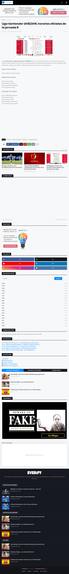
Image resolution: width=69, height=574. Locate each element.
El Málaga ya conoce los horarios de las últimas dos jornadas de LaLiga (55, 167)
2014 (34, 313)
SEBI (46, 569)
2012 (34, 318)
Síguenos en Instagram (10, 366)
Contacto (5, 359)
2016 (34, 308)
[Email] (33, 144)
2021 (34, 296)
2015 (34, 310)
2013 (34, 315)
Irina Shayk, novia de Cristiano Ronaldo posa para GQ (27, 374)
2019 (34, 301)
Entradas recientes (12, 370)
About (29, 571)
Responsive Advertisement (34, 455)
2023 (34, 291)
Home (24, 571)
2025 (34, 286)
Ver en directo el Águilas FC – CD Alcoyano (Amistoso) (19, 346)
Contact (35, 571)
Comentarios (56, 370)
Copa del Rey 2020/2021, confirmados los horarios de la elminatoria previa (34, 167)
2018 (34, 303)
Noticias (25, 139)
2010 (34, 323)
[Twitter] (21, 144)
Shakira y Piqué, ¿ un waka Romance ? (22, 382)
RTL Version (43, 571)
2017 (34, 305)
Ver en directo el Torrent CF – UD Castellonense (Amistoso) (20, 343)
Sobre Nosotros (8, 360)
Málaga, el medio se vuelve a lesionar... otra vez (26, 489)
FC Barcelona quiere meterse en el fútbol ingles (26, 389)
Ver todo (64, 149)
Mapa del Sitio (8, 362)
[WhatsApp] (29, 144)
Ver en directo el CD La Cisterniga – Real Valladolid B (18, 350)
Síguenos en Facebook (10, 364)
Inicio (3, 20)
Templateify (31, 569)
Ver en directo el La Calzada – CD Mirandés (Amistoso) (19, 348)
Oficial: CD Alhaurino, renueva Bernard (23, 497)
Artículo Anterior (7, 219)
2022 (34, 293)
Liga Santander (17, 139)
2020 (34, 298)
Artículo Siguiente (61, 219)
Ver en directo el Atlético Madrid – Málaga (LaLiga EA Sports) (20, 345)
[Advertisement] (17, 123)
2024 (34, 288)
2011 (34, 320)
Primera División (33, 139)
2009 (34, 325)
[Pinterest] (25, 144)
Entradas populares (34, 370)
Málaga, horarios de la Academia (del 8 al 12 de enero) (12, 166)
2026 (34, 283)
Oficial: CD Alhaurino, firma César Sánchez (24, 504)
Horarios (8, 20)
